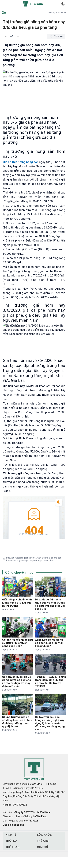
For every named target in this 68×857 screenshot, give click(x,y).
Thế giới (43, 840)
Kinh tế (11, 834)
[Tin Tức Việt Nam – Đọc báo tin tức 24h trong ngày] (32, 4)
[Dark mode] (63, 4)
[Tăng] (18, 36)
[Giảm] (5, 36)
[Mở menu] (5, 4)
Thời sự (11, 840)
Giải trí (42, 847)
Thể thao (13, 847)
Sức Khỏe (44, 834)
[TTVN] (34, 770)
